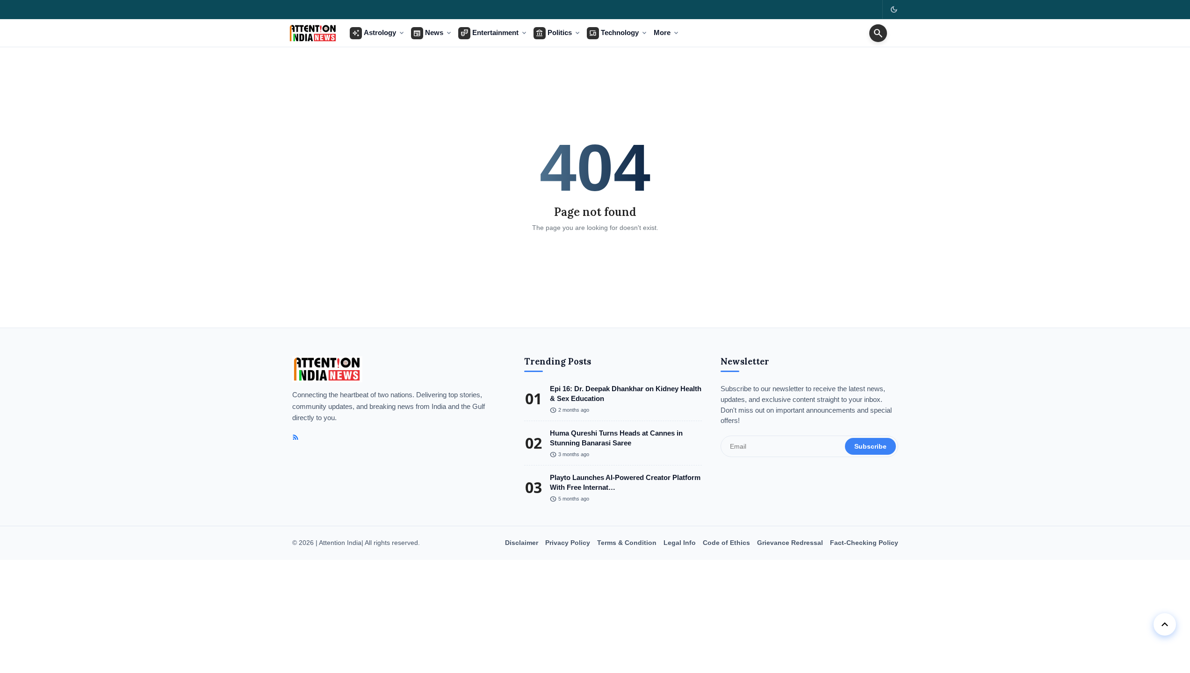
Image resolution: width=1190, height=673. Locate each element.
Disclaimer (521, 542)
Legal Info (680, 542)
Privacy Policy (567, 542)
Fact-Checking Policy (864, 542)
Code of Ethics (726, 542)
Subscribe (870, 446)
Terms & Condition (626, 542)
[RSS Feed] (295, 437)
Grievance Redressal (790, 542)
